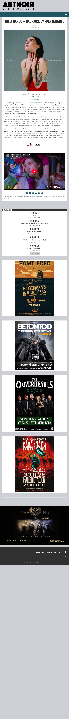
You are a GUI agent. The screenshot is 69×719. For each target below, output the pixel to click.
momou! (43, 562)
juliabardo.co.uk (34, 96)
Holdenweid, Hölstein (34, 231)
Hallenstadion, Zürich (34, 214)
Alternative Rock (34, 196)
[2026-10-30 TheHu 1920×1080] (34, 544)
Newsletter (51, 552)
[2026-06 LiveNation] (34, 315)
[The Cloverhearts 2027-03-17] (34, 431)
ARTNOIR (34, 562)
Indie (52, 196)
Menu (66, 14)
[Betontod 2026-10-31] (34, 369)
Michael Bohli (36, 99)
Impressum (40, 552)
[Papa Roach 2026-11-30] (34, 492)
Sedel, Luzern (34, 239)
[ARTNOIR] (18, 10)
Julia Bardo (57, 196)
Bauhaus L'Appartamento (44, 196)
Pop (8, 198)
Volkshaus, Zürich (34, 223)
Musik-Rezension (17, 196)
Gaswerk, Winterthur (34, 247)
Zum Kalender (34, 253)
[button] (27, 193)
